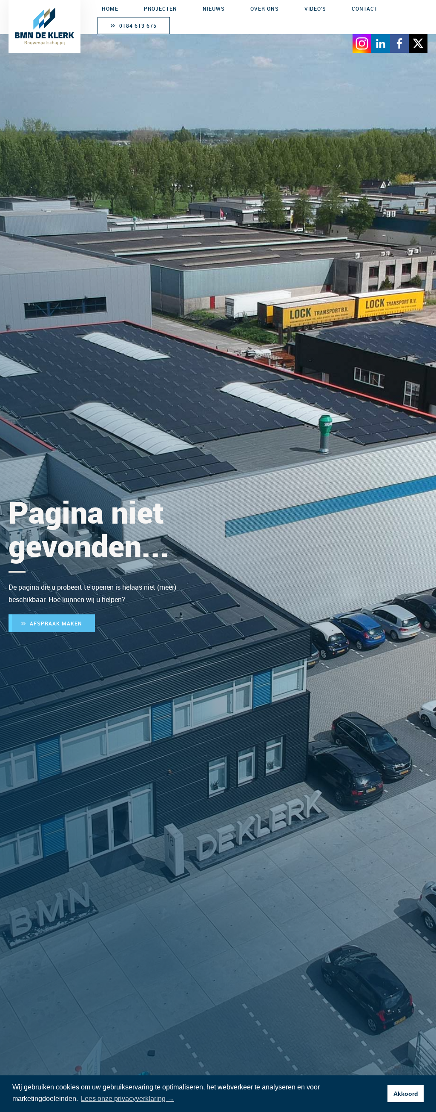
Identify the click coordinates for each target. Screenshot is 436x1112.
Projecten (160, 8)
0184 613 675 (138, 25)
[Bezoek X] (418, 43)
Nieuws (214, 8)
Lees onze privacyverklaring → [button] (127, 1098)
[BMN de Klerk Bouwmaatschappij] (44, 26)
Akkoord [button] (405, 1093)
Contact (365, 8)
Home (110, 8)
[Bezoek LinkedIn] (380, 43)
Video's (315, 8)
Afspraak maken (56, 623)
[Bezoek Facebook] (399, 43)
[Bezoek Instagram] (362, 43)
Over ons (264, 8)
